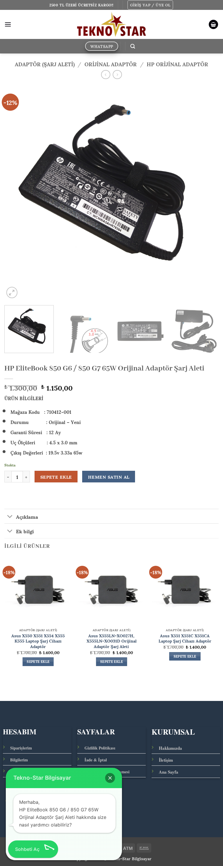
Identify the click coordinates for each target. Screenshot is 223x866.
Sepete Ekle (56, 476)
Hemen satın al (109, 476)
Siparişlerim (21, 748)
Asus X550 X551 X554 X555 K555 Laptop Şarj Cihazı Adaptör (38, 641)
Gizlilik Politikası (99, 748)
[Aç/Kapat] (10, 517)
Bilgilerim (19, 760)
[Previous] (16, 192)
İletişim (166, 760)
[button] (150, 5)
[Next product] (105, 74)
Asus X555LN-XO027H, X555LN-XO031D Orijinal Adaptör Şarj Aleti (111, 641)
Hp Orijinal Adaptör (177, 63)
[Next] (207, 192)
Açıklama (27, 516)
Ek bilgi (25, 530)
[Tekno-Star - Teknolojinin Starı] (112, 24)
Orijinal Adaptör (110, 63)
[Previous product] (117, 74)
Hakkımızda (170, 748)
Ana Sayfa (168, 772)
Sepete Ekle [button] (38, 661)
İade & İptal (95, 760)
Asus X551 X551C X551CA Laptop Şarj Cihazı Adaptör (185, 638)
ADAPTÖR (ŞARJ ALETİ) (45, 63)
